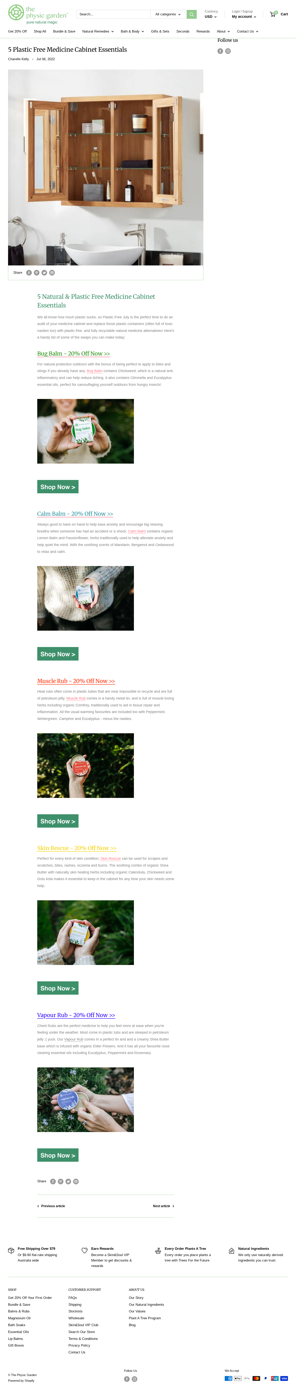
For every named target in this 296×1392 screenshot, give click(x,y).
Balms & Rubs (19, 1311)
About (221, 31)
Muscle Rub (76, 698)
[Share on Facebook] (29, 272)
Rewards (203, 31)
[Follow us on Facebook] (220, 51)
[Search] (192, 14)
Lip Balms (15, 1339)
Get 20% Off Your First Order (30, 1298)
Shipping (74, 1305)
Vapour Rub (73, 1039)
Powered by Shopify (21, 1380)
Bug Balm (94, 371)
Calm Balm (137, 531)
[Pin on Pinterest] (36, 272)
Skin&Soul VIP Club (83, 1325)
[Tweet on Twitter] (44, 272)
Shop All (40, 31)
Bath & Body (130, 31)
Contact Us (245, 31)
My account (242, 17)
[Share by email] (52, 272)
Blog (132, 1325)
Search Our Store (81, 1332)
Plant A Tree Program (145, 1318)
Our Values (137, 1311)
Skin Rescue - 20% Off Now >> (77, 848)
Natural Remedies (95, 31)
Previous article (53, 1206)
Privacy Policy (79, 1345)
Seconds (182, 31)
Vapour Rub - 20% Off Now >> (76, 1015)
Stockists (75, 1311)
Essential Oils (18, 1332)
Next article (161, 1206)
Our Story (136, 1298)
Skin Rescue (110, 858)
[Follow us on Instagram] (228, 51)
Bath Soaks (16, 1325)
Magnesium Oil (19, 1318)
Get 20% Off (17, 31)
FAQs (72, 1298)
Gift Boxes (16, 1345)
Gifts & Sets (160, 31)
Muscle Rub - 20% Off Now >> (76, 681)
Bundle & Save (64, 31)
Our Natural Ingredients (146, 1305)
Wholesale (76, 1318)
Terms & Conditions (83, 1339)
